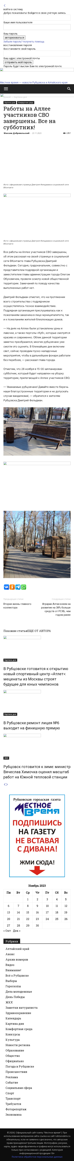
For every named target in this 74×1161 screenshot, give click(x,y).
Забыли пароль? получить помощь (23, 41)
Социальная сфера (19, 1088)
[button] (5, 89)
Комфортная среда (19, 1029)
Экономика (14, 1114)
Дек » (16, 930)
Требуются (13, 1104)
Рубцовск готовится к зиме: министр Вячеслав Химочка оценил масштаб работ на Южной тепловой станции (37, 772)
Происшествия (16, 1072)
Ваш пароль (10, 33)
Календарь (13, 1018)
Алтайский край (17, 949)
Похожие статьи (15, 631)
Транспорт (13, 1098)
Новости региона (18, 1045)
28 (18, 925)
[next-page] (7, 784)
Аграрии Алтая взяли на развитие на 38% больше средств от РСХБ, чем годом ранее (56, 609)
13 (8, 912)
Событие (12, 1082)
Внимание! (13, 970)
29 (27, 925)
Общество (13, 1055)
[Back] (4, 5)
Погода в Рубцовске (20, 1066)
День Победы (15, 997)
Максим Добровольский (16, 133)
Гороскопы (13, 986)
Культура (13, 1039)
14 (18, 912)
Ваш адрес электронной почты (21, 58)
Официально (15, 1061)
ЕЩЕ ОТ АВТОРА (39, 631)
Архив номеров (17, 959)
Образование (15, 1050)
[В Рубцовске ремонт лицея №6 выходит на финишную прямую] (37, 703)
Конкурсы (13, 1034)
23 (37, 919)
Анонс (10, 954)
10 (47, 906)
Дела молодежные (19, 991)
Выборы (11, 981)
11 (57, 906)
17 (47, 912)
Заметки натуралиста (22, 1007)
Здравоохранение (18, 1013)
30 (37, 925)
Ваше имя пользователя (17, 22)
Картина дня (10, 660)
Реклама (12, 1077)
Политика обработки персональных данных (37, 1156)
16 (37, 912)
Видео (10, 965)
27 (8, 925)
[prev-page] (4, 784)
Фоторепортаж (16, 1109)
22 (27, 919)
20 (8, 919)
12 (66, 906)
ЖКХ (6, 758)
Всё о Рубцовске (17, 975)
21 (18, 919)
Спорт (10, 1093)
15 (27, 912)
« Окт (7, 930)
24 (47, 919)
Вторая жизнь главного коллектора (17, 605)
